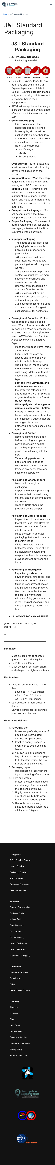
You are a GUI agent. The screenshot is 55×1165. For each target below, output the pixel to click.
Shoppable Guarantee (20, 1043)
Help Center (15, 1025)
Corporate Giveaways (19, 884)
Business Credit (17, 913)
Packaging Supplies (18, 872)
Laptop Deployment (18, 943)
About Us (14, 1007)
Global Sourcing (17, 937)
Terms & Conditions (18, 1055)
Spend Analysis (16, 925)
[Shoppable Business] (9, 4)
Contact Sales (16, 1031)
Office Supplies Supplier (20, 860)
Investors (14, 1013)
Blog (12, 1019)
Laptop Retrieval (17, 949)
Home (5, 14)
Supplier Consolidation (20, 907)
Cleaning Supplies (18, 890)
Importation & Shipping (20, 955)
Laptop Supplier (17, 866)
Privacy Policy (16, 1049)
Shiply (12, 984)
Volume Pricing (16, 919)
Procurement (15, 931)
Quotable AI (15, 978)
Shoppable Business (19, 972)
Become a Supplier (18, 1037)
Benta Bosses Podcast (20, 990)
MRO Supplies (16, 878)
